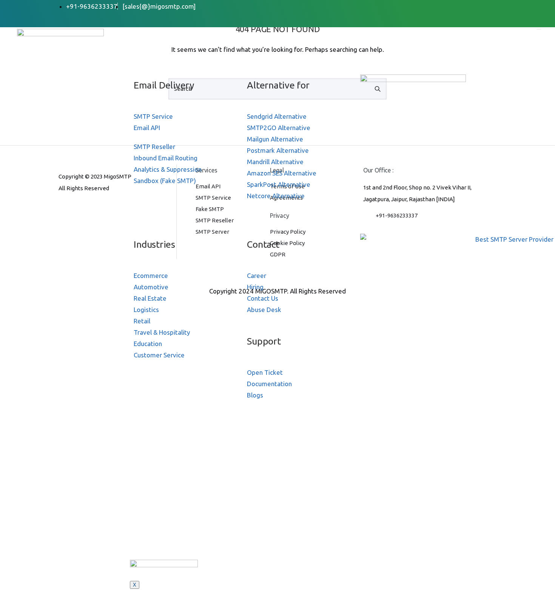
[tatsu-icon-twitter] (110, 208)
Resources (152, 224)
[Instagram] (484, 6)
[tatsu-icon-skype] (99, 208)
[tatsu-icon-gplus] (62, 208)
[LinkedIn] (466, 6)
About (145, 49)
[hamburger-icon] (539, 29)
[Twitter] (458, 6)
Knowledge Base (161, 550)
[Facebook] (449, 6)
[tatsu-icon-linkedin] (86, 208)
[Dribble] (475, 6)
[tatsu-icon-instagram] (74, 208)
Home (145, 33)
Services (149, 64)
